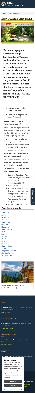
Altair (4, 244)
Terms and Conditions (18, 390)
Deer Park (5, 220)
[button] (3, 32)
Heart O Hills (7, 229)
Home (4, 13)
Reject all (13, 385)
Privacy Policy (7, 390)
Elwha (4, 241)
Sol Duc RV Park (8, 253)
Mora (4, 215)
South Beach (6, 213)
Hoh (3, 232)
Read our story (5, 312)
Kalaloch (5, 217)
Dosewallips (6, 236)
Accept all (13, 381)
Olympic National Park (15, 5)
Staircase (5, 227)
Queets (4, 248)
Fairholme (6, 239)
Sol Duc (5, 225)
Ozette (4, 234)
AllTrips (10, 3)
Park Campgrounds (14, 13)
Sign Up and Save (6, 328)
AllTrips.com (26, 24)
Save (9, 24)
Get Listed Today (6, 344)
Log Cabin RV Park (9, 251)
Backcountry (7, 255)
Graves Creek (7, 246)
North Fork (6, 222)
